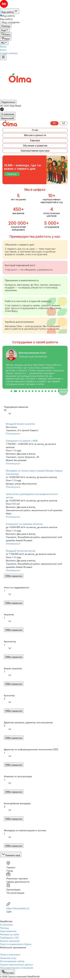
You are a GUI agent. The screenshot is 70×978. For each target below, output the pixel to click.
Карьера (35, 140)
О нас (35, 130)
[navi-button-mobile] (3, 57)
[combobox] (7, 972)
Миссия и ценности (35, 135)
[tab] (7, 114)
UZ (63, 123)
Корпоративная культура (35, 150)
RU (54, 123)
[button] (3, 46)
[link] (6, 34)
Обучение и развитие (35, 145)
